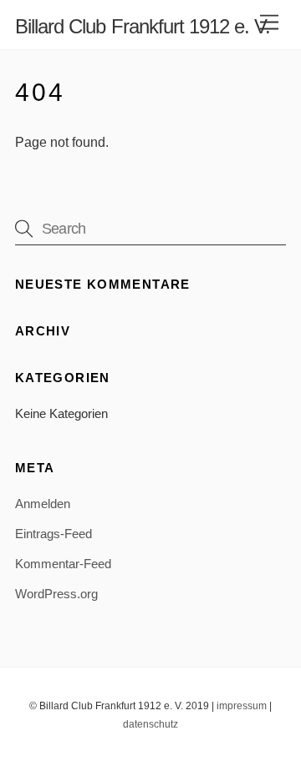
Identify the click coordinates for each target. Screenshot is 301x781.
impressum (242, 706)
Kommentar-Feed (63, 564)
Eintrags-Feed (53, 534)
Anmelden (42, 503)
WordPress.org (56, 594)
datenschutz (150, 724)
